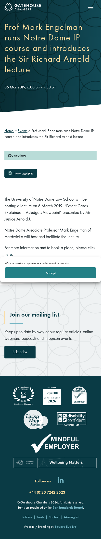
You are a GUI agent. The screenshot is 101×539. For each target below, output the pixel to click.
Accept (51, 272)
